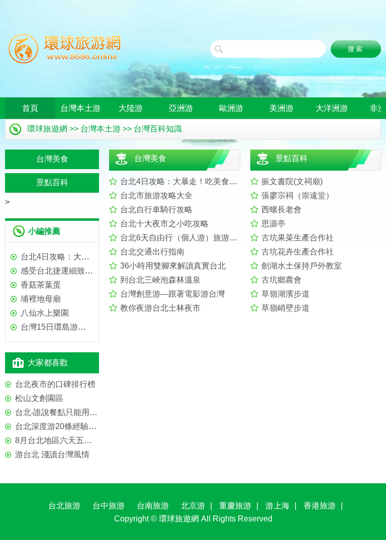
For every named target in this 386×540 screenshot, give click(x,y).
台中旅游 (108, 505)
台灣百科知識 (158, 128)
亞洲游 (181, 108)
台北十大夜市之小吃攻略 (164, 223)
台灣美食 (150, 158)
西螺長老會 (281, 209)
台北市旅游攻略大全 (156, 195)
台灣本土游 (80, 108)
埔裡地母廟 (41, 299)
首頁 (30, 108)
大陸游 (131, 108)
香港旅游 (320, 505)
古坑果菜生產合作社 (297, 237)
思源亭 (273, 223)
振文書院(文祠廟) (292, 181)
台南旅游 (153, 505)
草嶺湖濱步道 (285, 294)
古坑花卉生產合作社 (297, 251)
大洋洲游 (332, 108)
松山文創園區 (39, 398)
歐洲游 (231, 108)
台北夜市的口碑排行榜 (55, 384)
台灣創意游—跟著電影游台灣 (172, 294)
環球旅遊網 (47, 128)
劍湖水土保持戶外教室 (301, 265)
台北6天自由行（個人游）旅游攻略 (182, 237)
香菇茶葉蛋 (41, 285)
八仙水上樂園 (45, 313)
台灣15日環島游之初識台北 (69, 327)
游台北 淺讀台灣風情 (52, 454)
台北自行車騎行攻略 (156, 209)
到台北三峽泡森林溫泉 (160, 280)
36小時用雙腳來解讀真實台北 (173, 265)
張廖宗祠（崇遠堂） (297, 195)
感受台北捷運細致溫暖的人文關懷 (81, 270)
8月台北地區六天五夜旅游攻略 (69, 440)
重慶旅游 (235, 505)
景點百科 (291, 158)
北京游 (193, 505)
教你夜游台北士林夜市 (160, 308)
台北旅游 (64, 505)
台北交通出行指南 (152, 251)
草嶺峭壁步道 (285, 308)
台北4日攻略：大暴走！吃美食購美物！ (190, 181)
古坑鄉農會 (281, 280)
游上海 (277, 505)
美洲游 (281, 108)
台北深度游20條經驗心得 (60, 426)
